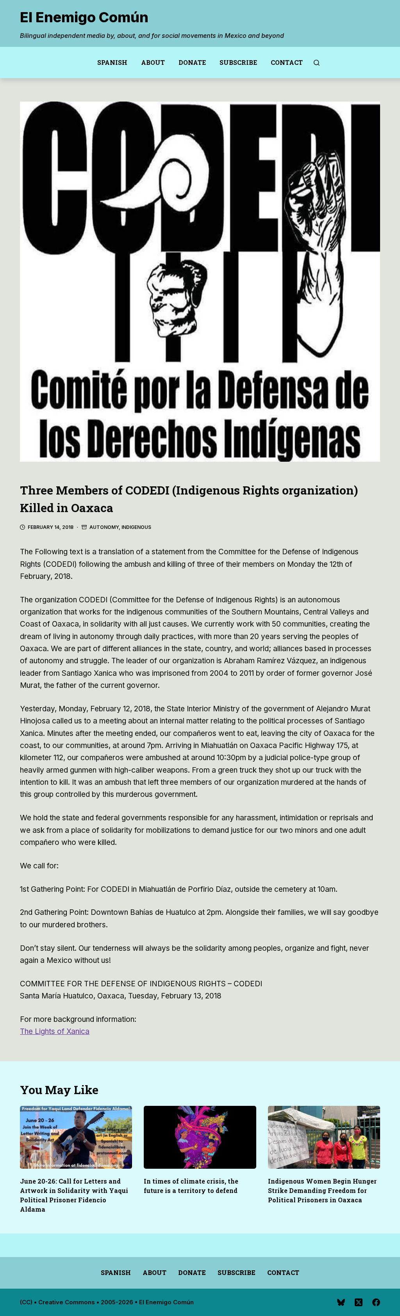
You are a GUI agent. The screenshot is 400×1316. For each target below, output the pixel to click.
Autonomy (104, 527)
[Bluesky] (341, 1302)
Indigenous (136, 527)
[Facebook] (376, 1302)
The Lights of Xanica (54, 1031)
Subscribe (238, 62)
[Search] (317, 63)
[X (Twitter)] (358, 1302)
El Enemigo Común (84, 17)
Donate (192, 62)
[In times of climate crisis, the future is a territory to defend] (200, 1137)
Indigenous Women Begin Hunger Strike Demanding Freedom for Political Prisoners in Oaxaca (322, 1190)
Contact (287, 62)
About (153, 62)
